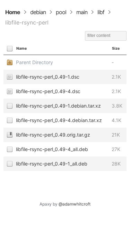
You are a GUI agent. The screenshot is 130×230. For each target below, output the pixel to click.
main (81, 12)
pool (61, 12)
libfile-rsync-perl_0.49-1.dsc (47, 77)
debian (38, 12)
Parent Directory (34, 62)
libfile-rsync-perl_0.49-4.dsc (48, 91)
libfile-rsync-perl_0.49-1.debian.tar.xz (58, 106)
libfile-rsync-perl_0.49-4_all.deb (52, 149)
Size (116, 48)
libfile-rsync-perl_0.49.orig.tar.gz (53, 135)
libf (100, 12)
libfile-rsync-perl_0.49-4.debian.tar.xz (59, 120)
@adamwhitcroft (74, 204)
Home (12, 12)
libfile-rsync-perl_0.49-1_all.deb (51, 164)
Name (21, 48)
